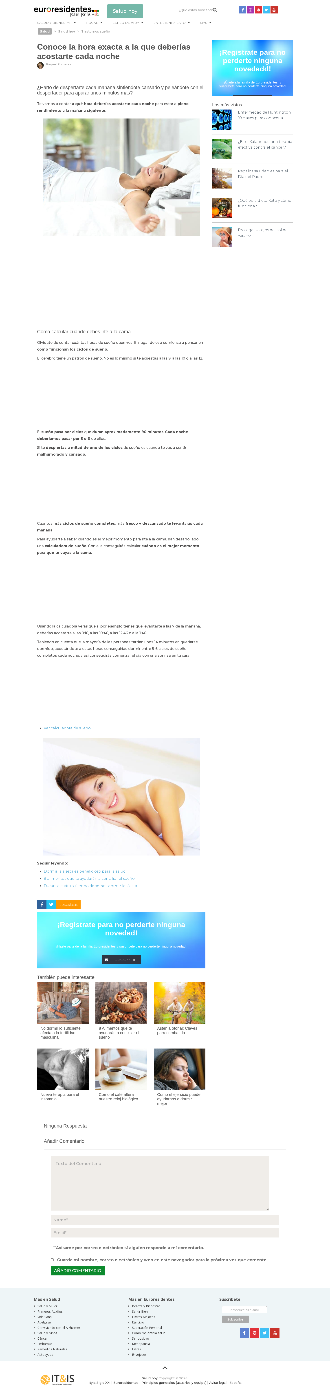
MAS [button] (203, 23)
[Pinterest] (258, 9)
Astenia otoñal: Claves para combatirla (177, 1030)
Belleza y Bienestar (146, 1306)
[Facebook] (242, 9)
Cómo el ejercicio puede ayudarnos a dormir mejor (178, 1099)
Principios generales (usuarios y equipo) (173, 1383)
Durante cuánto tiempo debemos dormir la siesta (90, 886)
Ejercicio (138, 1322)
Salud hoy (150, 1378)
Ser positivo (140, 1338)
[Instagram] (250, 9)
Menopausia (141, 1344)
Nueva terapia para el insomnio (59, 1096)
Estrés (136, 1349)
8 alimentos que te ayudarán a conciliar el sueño (89, 878)
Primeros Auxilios (50, 1311)
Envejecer (139, 1354)
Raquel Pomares (58, 64)
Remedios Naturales (52, 1349)
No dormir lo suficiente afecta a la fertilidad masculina (60, 1033)
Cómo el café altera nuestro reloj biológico (118, 1096)
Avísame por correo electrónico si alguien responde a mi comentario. (130, 1247)
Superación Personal (147, 1327)
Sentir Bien (140, 1311)
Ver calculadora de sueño (67, 728)
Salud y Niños (47, 1333)
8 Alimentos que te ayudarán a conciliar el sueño (119, 1033)
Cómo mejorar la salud (148, 1333)
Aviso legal (218, 1383)
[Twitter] (266, 9)
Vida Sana (44, 1317)
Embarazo (44, 1344)
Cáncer (42, 1338)
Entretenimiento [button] (169, 23)
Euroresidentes (126, 1383)
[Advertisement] (121, 272)
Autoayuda (45, 1354)
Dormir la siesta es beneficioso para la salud (85, 871)
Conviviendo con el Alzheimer (58, 1327)
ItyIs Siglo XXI (99, 1383)
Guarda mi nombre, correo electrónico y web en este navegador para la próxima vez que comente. (162, 1259)
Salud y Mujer (47, 1306)
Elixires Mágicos (143, 1317)
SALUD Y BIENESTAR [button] (54, 23)
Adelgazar (44, 1322)
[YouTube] (274, 9)
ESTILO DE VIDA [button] (125, 23)
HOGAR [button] (92, 23)
